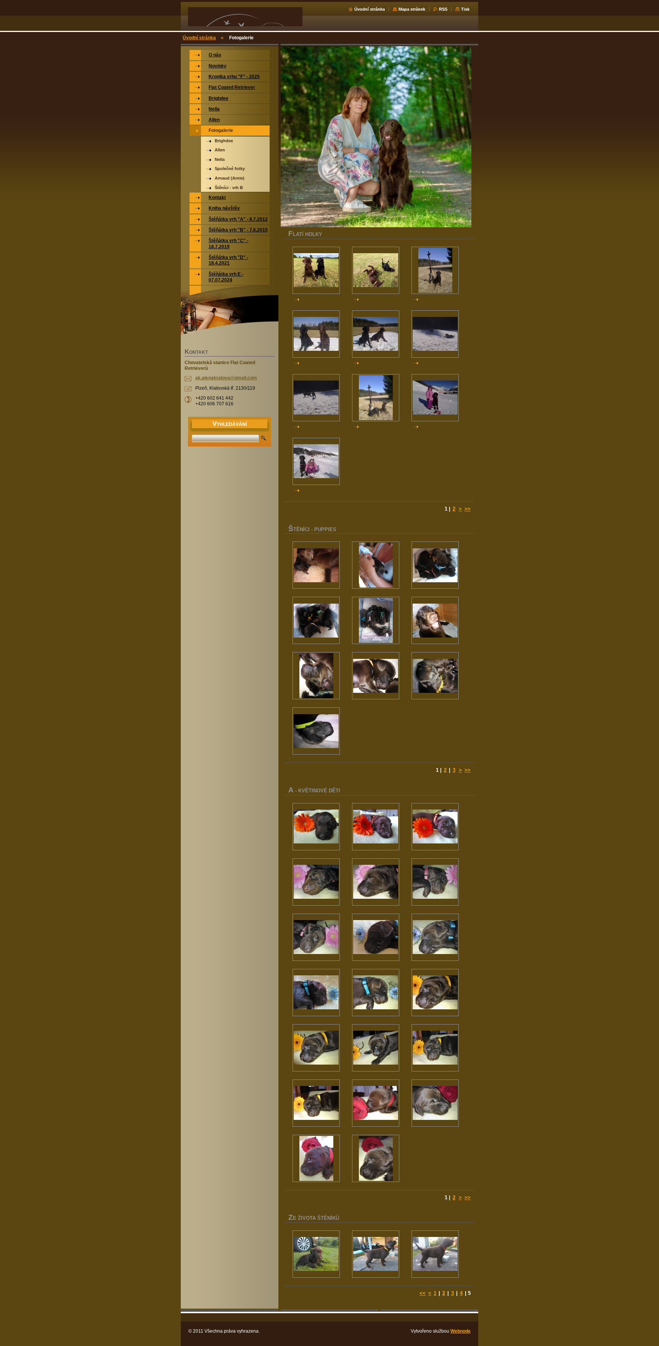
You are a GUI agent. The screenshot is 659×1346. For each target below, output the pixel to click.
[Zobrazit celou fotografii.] (316, 270)
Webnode (460, 1331)
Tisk (465, 9)
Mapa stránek (412, 9)
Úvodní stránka (369, 9)
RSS (443, 9)
